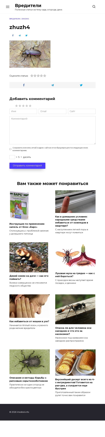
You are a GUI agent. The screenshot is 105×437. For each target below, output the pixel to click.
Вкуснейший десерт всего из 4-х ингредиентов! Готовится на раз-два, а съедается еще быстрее (75, 384)
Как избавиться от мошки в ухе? (29, 321)
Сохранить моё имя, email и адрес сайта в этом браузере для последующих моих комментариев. (50, 149)
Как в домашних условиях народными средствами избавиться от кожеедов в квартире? (71, 221)
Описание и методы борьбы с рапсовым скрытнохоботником (28, 379)
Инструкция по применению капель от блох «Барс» (26, 225)
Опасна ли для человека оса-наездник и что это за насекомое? (73, 331)
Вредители (28, 5)
